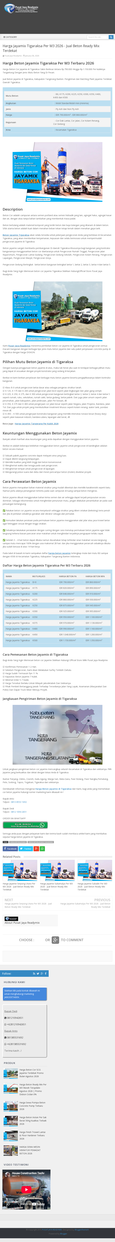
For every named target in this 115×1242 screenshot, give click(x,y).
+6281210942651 (16, 1024)
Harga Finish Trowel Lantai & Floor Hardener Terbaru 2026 (32, 1135)
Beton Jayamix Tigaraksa (16, 235)
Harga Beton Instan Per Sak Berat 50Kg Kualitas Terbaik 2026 (32, 1120)
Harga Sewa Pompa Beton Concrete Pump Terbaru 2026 (32, 1106)
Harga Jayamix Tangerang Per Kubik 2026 (36, 423)
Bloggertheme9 (81, 1229)
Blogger (63, 1233)
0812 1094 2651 (19, 811)
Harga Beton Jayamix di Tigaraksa (53, 788)
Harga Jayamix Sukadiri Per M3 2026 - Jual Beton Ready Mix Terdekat (92, 886)
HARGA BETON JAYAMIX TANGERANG (41, 842)
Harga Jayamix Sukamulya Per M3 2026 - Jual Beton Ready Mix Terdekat (56, 886)
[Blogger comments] (39, 940)
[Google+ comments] (55, 940)
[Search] (111, 37)
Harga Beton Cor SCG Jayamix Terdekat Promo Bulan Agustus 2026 (31, 1073)
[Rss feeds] (34, 973)
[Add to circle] (42, 973)
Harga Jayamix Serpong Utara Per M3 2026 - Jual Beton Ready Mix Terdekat (19, 886)
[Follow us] (38, 973)
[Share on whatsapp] (42, 848)
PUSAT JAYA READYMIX (52, 1229)
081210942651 (14, 1017)
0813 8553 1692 (19, 802)
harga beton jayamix (59, 553)
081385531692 (14, 1037)
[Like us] (45, 973)
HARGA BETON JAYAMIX (18, 842)
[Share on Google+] (36, 848)
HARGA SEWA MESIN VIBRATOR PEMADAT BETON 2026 (30, 1150)
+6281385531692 (16, 1044)
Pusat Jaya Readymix (19, 345)
